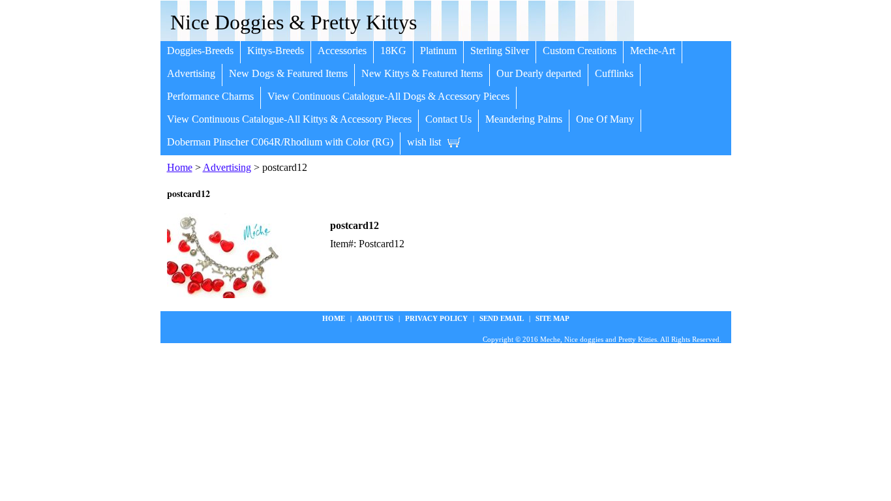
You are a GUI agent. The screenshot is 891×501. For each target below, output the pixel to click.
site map (552, 318)
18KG (393, 50)
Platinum (438, 50)
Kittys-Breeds (275, 50)
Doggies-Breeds (200, 50)
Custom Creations (579, 50)
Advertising (191, 73)
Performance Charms (210, 96)
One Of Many (605, 119)
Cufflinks (614, 73)
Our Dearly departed (538, 73)
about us (375, 318)
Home (179, 167)
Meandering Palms (523, 119)
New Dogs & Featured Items (288, 73)
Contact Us (448, 119)
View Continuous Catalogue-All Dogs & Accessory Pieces (388, 96)
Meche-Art (652, 50)
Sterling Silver (499, 50)
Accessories (342, 50)
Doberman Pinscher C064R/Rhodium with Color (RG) (280, 141)
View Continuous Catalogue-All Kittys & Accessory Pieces (289, 119)
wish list (424, 141)
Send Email (501, 318)
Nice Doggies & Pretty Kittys (293, 22)
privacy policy (436, 318)
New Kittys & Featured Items (422, 73)
